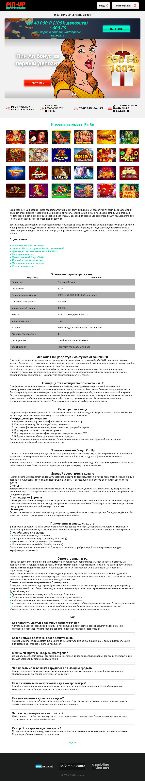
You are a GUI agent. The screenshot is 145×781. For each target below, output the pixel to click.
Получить (37, 83)
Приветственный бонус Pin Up (28, 257)
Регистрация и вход (22, 254)
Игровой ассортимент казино (27, 260)
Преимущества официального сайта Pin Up (35, 251)
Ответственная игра (22, 266)
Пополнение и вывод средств (27, 263)
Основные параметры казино (28, 245)
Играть (72, 742)
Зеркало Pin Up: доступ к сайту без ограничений (37, 248)
